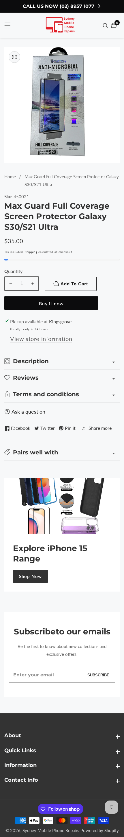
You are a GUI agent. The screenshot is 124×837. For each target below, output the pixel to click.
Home (10, 176)
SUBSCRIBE (98, 675)
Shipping (31, 252)
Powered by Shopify (99, 830)
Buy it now (51, 303)
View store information (41, 338)
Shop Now (30, 576)
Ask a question (28, 411)
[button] (62, 452)
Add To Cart (74, 283)
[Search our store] (106, 25)
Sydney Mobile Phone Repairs (50, 830)
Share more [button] (100, 428)
